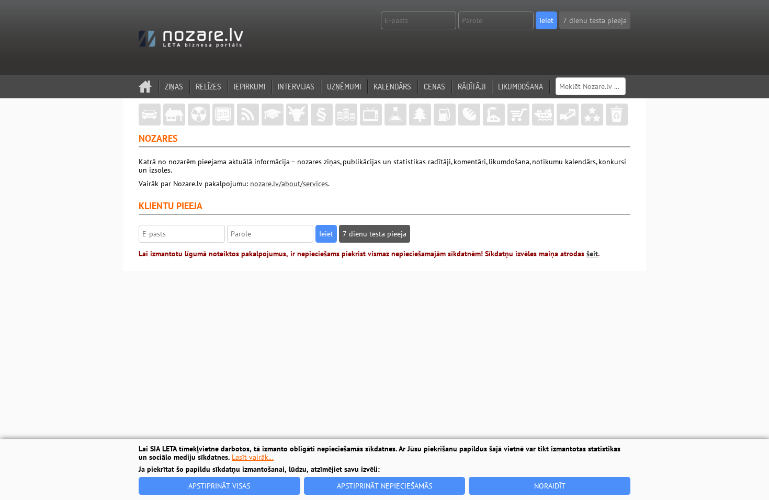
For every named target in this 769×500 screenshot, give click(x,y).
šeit (592, 253)
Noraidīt (550, 486)
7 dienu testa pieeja (595, 20)
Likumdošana (520, 87)
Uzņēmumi (344, 87)
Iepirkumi (249, 87)
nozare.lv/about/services (289, 183)
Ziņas (174, 87)
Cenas (434, 87)
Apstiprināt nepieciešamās (384, 486)
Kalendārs (392, 87)
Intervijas (296, 87)
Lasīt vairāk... (253, 457)
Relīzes (208, 87)
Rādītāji (471, 87)
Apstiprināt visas (219, 486)
